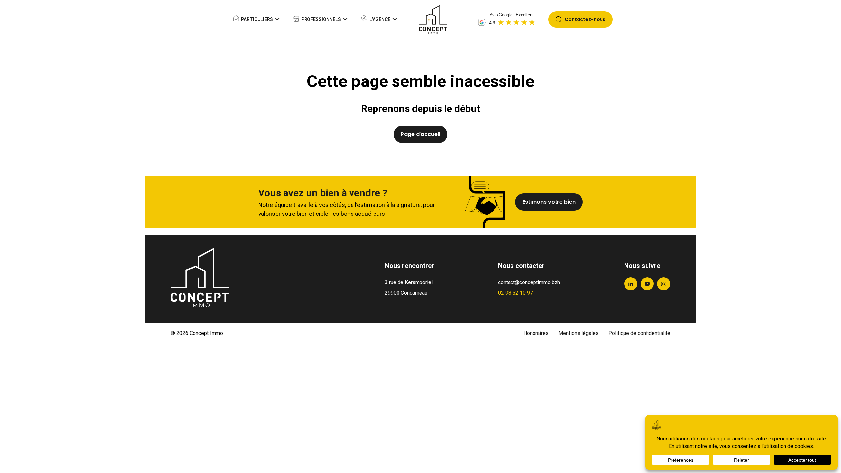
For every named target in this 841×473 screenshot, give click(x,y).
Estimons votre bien (549, 202)
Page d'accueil (420, 134)
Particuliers (257, 19)
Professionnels (321, 19)
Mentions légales (578, 333)
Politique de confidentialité (639, 333)
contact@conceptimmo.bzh (529, 282)
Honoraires (536, 333)
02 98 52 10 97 (515, 293)
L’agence (379, 19)
